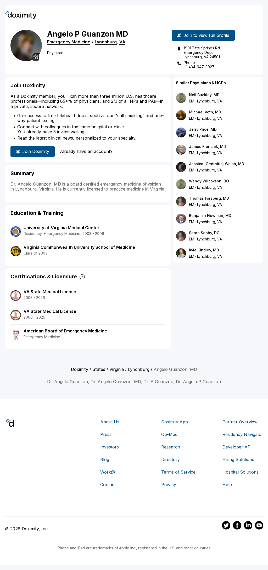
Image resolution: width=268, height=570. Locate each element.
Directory (170, 459)
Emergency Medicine (68, 41)
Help (227, 484)
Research (170, 447)
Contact (108, 484)
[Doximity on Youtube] (259, 526)
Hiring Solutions (238, 459)
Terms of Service (178, 472)
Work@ (107, 472)
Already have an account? (86, 151)
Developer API (237, 447)
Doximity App (174, 421)
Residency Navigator (242, 434)
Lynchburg (106, 41)
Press (105, 434)
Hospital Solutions (240, 472)
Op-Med (169, 434)
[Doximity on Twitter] (226, 526)
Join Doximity (35, 151)
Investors (109, 447)
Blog (104, 459)
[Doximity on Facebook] (237, 526)
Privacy (168, 484)
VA (122, 41)
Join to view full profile (206, 35)
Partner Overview (240, 421)
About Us (109, 421)
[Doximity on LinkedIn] (248, 526)
